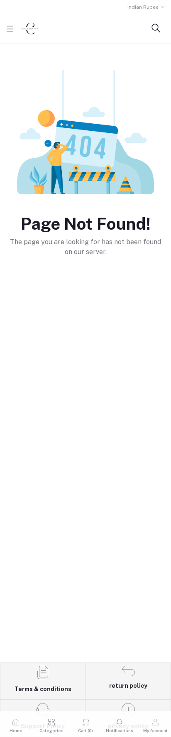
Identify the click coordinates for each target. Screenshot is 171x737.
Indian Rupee (143, 7)
